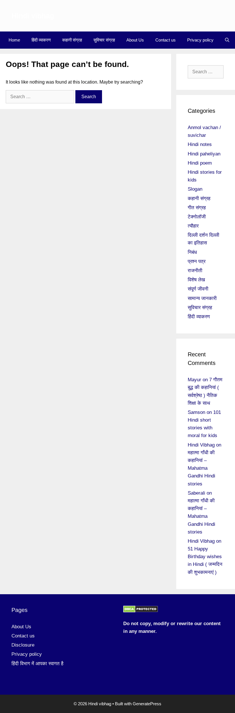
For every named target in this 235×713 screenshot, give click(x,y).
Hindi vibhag (32, 16)
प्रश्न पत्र (196, 261)
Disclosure (22, 645)
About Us (135, 39)
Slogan (195, 189)
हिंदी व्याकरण (41, 39)
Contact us (165, 39)
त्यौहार (193, 226)
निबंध (192, 252)
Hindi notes (200, 144)
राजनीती (195, 270)
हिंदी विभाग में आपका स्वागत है (37, 663)
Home (14, 39)
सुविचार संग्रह (104, 39)
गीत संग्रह (197, 207)
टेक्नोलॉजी (197, 217)
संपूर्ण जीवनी (198, 289)
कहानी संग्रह (72, 39)
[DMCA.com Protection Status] (140, 611)
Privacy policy (200, 39)
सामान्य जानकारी (202, 298)
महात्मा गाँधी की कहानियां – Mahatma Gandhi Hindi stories (201, 468)
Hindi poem (200, 163)
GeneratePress (147, 703)
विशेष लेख (196, 280)
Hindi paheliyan (204, 154)
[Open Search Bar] (227, 40)
